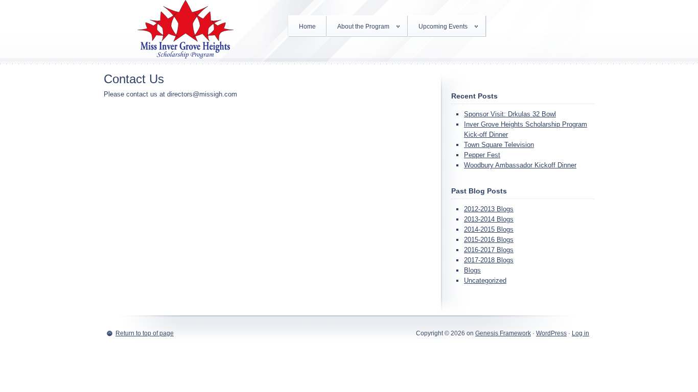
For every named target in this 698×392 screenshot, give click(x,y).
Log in (580, 333)
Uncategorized (485, 280)
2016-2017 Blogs (489, 250)
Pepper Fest (482, 155)
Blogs (472, 270)
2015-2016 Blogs (489, 239)
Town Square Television (499, 145)
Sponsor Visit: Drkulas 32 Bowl (510, 114)
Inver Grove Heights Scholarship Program (185, 30)
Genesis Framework (503, 333)
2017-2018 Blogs (489, 260)
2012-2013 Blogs (489, 209)
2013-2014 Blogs (489, 219)
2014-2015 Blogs (489, 229)
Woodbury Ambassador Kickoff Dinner (520, 165)
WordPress (551, 333)
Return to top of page (144, 333)
